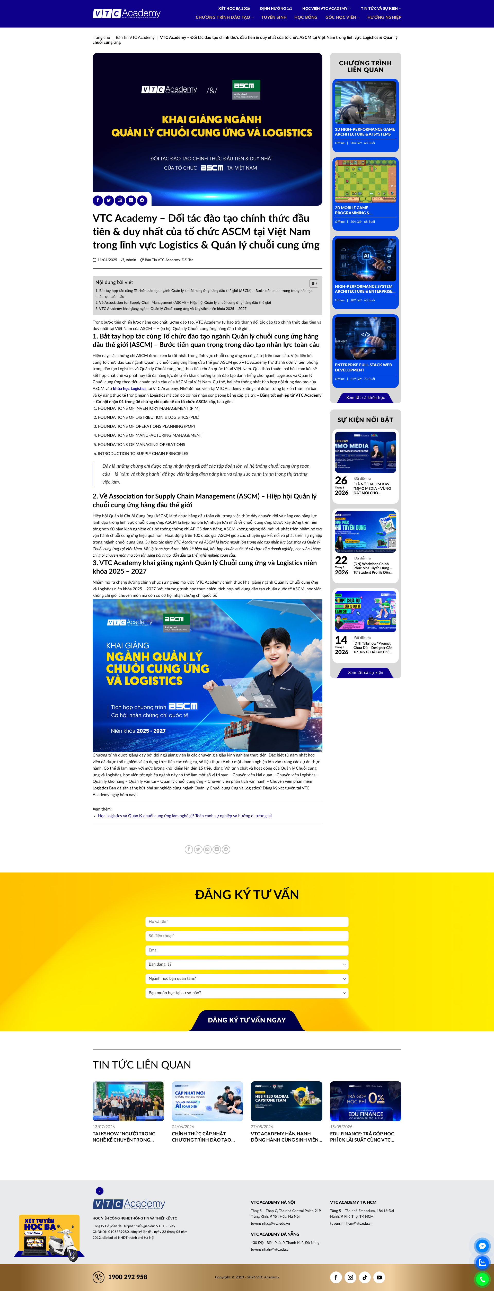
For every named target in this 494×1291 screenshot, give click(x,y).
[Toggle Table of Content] (311, 283)
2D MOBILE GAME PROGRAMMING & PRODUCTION (352, 211)
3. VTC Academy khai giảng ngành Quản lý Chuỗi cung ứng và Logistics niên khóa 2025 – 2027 (170, 309)
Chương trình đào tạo (223, 17)
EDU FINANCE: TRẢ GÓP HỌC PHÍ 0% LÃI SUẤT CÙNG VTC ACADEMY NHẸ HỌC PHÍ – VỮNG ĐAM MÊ (362, 1137)
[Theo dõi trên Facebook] (336, 1277)
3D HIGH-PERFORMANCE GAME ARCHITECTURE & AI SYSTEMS (365, 132)
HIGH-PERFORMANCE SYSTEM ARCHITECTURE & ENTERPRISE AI (363, 289)
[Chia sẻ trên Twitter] (109, 200)
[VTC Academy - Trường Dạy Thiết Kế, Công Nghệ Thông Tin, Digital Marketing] (127, 14)
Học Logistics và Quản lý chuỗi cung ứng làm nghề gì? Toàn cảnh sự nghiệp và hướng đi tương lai (185, 816)
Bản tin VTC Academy (135, 37)
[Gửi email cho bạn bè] (120, 200)
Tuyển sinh (274, 17)
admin (131, 260)
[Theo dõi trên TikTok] (365, 1277)
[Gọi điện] (482, 1279)
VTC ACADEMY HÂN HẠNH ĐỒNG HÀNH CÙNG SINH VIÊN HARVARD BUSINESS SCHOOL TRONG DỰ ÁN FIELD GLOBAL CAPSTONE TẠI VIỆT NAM (285, 1137)
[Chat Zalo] (482, 1262)
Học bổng (306, 17)
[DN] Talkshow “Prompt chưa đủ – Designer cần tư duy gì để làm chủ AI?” (373, 648)
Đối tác (187, 260)
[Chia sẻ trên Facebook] (98, 200)
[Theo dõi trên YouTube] (379, 1277)
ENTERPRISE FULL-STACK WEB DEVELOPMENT (363, 367)
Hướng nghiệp (384, 17)
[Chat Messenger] (482, 1246)
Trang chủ (101, 37)
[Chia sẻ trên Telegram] (142, 200)
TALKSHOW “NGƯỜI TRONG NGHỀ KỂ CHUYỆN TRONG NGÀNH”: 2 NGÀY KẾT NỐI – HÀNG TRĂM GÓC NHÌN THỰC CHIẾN (126, 1137)
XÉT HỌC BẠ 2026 (234, 9)
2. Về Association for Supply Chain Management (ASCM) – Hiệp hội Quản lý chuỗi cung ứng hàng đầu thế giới (183, 303)
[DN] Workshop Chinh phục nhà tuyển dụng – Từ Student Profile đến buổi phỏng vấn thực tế (373, 568)
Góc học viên (340, 17)
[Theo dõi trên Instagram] (350, 1277)
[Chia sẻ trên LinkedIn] (131, 200)
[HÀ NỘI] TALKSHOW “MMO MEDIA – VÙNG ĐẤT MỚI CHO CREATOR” (372, 489)
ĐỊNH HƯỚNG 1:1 (276, 9)
